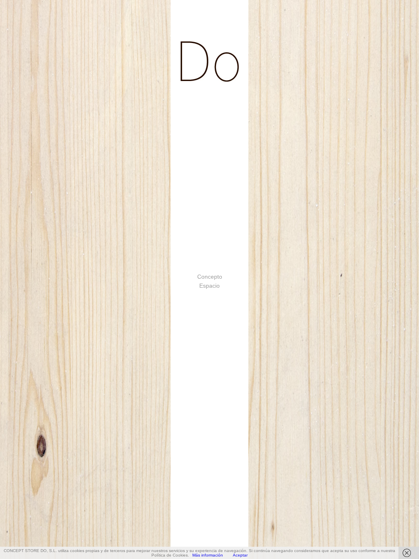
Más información (207, 555)
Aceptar (240, 555)
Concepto (209, 276)
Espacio (209, 285)
